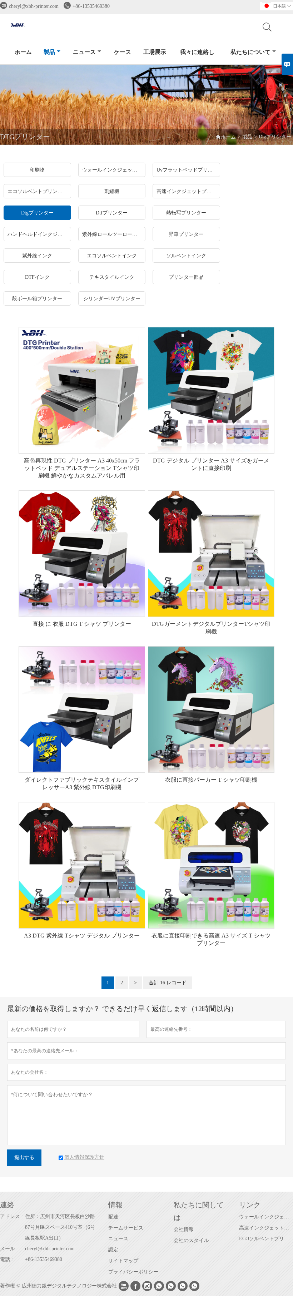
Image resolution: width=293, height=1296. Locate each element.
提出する (24, 1157)
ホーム (23, 52)
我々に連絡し (197, 52)
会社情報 (184, 1229)
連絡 (7, 1205)
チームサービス (125, 1228)
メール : (9, 1248)
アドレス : (11, 1216)
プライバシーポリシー (133, 1272)
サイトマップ (123, 1260)
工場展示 (154, 52)
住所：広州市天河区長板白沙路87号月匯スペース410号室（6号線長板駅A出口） (60, 1227)
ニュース (84, 52)
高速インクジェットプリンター (266, 1228)
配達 (113, 1217)
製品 (49, 52)
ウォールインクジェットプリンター (266, 1217)
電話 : (6, 1259)
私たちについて (250, 52)
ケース (122, 52)
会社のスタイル (191, 1240)
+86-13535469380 (91, 6)
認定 (113, 1249)
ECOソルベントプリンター (266, 1238)
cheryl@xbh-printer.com (34, 6)
